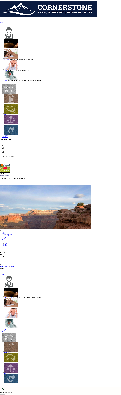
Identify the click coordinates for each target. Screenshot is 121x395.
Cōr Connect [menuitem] (6, 135)
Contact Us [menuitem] (4, 330)
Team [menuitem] (3, 331)
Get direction (2, 22)
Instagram (12, 266)
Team (3, 239)
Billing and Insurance (5, 237)
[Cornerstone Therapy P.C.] (48, 19)
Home (3, 232)
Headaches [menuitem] (5, 70)
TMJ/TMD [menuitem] (5, 80)
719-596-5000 (2, 24)
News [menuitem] (5, 373)
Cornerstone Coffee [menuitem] (5, 137)
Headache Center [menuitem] (4, 136)
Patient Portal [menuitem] (4, 83)
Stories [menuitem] (5, 114)
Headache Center (4, 244)
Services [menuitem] (3, 26)
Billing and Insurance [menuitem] (5, 81)
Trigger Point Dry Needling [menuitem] (8, 297)
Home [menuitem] (3, 25)
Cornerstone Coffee (5, 245)
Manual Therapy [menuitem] (6, 59)
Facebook (1, 266)
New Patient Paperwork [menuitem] (7, 352)
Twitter (4, 266)
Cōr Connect (6, 243)
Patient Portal (4, 240)
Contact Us (4, 238)
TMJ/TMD (5, 236)
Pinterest (7, 266)
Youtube (10, 266)
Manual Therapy (6, 235)
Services (3, 233)
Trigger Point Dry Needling (8, 234)
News (5, 242)
